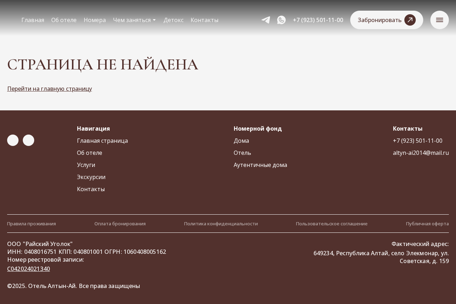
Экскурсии (91, 177)
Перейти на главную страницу (49, 89)
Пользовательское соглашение (332, 223)
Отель (242, 153)
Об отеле (64, 20)
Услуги (86, 165)
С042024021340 (28, 269)
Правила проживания (31, 223)
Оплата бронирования (120, 223)
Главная (32, 20)
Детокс (173, 20)
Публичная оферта (427, 223)
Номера (95, 20)
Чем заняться (132, 20)
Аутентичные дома (260, 165)
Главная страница (102, 141)
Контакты (204, 20)
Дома (241, 141)
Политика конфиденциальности (221, 223)
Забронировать (379, 20)
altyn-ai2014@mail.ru (421, 153)
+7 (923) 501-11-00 (318, 20)
